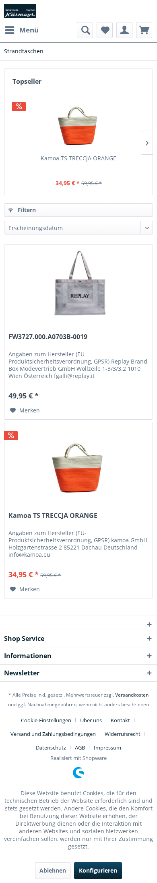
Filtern (26, 210)
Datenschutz (51, 747)
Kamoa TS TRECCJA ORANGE (78, 158)
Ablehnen (52, 870)
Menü (29, 29)
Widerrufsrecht (122, 734)
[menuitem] (21, 30)
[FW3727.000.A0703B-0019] (78, 285)
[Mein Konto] (124, 30)
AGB (80, 747)
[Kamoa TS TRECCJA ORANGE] (78, 122)
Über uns (91, 720)
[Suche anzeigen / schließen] (85, 30)
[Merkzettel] (105, 30)
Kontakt (120, 720)
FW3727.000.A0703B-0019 (47, 337)
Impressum (107, 747)
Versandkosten (132, 694)
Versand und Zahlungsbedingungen (53, 734)
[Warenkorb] (144, 30)
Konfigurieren (98, 870)
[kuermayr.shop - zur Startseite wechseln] (20, 11)
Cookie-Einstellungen (46, 720)
